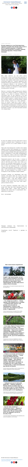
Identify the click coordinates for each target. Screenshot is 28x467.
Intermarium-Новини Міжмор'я (12, 2)
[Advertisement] (14, 25)
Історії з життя (16, 54)
